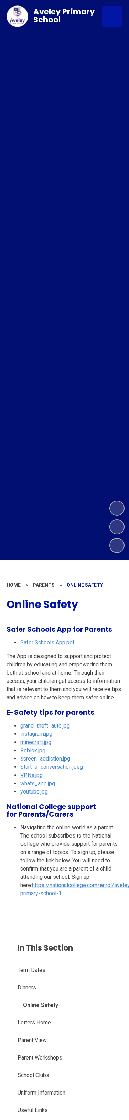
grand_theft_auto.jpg (45, 725)
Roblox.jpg (32, 750)
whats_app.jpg (37, 783)
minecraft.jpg (35, 742)
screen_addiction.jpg (45, 758)
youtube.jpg (34, 791)
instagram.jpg (36, 734)
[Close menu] (112, 16)
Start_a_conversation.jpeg (51, 767)
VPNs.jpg (31, 775)
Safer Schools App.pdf (47, 642)
